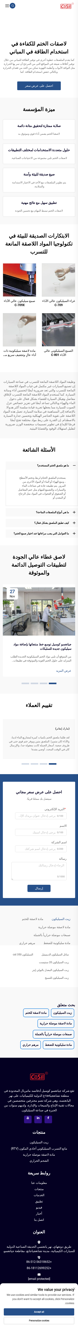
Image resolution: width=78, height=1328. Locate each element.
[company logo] (67, 5)
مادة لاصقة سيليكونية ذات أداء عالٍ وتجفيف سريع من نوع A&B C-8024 (19, 353)
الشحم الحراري (39, 1160)
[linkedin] (38, 1119)
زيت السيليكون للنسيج (57, 977)
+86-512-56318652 (39, 1262)
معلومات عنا (39, 1183)
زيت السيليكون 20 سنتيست (54, 962)
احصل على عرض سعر (39, 86)
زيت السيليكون (39, 1142)
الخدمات (39, 1195)
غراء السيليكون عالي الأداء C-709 (58, 303)
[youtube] (28, 1119)
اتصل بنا (39, 1220)
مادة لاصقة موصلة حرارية (39, 1154)
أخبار (39, 1213)
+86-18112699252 (39, 1268)
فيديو (39, 1207)
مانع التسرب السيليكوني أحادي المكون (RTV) (39, 1148)
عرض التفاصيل (58, 280)
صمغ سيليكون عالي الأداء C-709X (19, 303)
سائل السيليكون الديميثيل (55, 954)
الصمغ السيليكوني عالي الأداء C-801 (58, 353)
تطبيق (39, 1201)
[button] (52, 683)
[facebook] (48, 1119)
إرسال (39, 888)
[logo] (39, 1075)
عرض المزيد (63, 670)
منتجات (39, 1189)
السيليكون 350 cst (23, 954)
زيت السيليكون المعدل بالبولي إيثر (50, 970)
